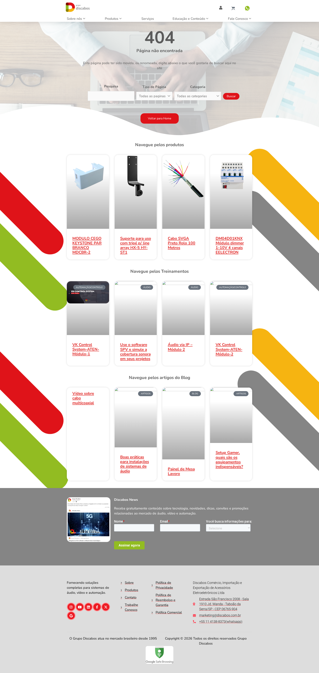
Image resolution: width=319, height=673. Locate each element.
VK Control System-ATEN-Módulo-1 (85, 349)
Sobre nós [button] (74, 18)
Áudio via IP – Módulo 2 (180, 347)
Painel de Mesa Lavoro (181, 471)
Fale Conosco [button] (238, 18)
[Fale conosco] (247, 8)
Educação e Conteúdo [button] (189, 18)
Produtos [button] (111, 18)
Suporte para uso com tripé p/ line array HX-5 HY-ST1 (135, 245)
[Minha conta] (221, 8)
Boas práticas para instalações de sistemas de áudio (134, 464)
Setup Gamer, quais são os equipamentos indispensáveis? (229, 459)
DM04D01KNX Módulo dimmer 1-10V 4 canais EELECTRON (230, 245)
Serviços (147, 18)
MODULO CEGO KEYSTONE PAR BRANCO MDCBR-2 (87, 245)
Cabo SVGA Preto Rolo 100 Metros (181, 243)
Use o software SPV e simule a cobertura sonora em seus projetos (135, 351)
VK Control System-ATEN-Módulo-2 (229, 349)
